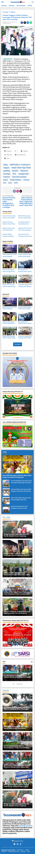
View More (17, 344)
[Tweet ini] (25, 22)
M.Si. (14, 174)
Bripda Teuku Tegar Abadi (21, 168)
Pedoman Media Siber (13, 851)
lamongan (6, 174)
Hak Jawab (23, 851)
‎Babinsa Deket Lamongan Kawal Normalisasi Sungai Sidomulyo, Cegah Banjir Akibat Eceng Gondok (24, 217)
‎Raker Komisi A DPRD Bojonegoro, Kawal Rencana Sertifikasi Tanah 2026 (21, 498)
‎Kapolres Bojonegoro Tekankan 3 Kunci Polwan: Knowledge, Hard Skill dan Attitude (9, 223)
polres (5, 180)
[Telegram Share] (28, 22)
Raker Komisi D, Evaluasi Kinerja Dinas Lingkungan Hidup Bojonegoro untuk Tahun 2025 (25, 200)
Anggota (6, 168)
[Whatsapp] (30, 22)
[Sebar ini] (22, 22)
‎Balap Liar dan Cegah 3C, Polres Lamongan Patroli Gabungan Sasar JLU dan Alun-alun (9, 271)
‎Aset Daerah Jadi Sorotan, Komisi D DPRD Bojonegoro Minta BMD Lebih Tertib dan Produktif (21, 490)
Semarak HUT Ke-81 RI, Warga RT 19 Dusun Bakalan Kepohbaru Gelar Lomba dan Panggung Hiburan (17, 681)
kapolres (15, 171)
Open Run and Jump (19, 177)
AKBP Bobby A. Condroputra (20, 165)
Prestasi (26, 180)
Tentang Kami (20, 850)
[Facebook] (14, 191)
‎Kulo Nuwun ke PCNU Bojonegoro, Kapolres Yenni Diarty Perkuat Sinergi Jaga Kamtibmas (25, 235)
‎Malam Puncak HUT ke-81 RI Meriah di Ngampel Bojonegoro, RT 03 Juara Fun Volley (10, 255)
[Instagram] (17, 191)
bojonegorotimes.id (25, 826)
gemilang (6, 171)
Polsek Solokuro (15, 180)
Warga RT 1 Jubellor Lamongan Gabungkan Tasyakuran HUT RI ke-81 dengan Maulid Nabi (9, 235)
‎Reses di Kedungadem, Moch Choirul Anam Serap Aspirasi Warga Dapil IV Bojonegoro (21, 481)
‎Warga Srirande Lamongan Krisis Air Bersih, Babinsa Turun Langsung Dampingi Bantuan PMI (9, 217)
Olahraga (4, 23)
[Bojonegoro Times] (17, 2)
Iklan (28, 851)
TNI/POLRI (8, 23)
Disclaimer (4, 851)
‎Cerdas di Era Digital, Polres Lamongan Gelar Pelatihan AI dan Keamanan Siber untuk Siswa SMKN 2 (25, 286)
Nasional (6, 177)
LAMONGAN (7, 59)
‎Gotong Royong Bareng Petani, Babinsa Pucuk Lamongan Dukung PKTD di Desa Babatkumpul (25, 223)
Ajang (5, 165)
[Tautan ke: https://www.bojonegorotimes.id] (32, 662)
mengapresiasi (23, 174)
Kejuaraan (24, 171)
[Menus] (2, 2)
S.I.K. (10, 183)
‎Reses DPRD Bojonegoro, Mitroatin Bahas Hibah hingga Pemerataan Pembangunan (17, 476)
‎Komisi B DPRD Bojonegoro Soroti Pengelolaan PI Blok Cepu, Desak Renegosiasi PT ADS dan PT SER (19, 507)
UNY (16, 183)
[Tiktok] (20, 191)
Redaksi (27, 850)
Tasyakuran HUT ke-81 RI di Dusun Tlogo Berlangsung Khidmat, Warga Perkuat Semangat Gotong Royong (25, 229)
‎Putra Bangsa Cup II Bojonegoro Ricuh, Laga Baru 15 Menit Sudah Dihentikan (25, 271)
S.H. (4, 183)
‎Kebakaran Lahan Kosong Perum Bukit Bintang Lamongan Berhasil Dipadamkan (9, 229)
